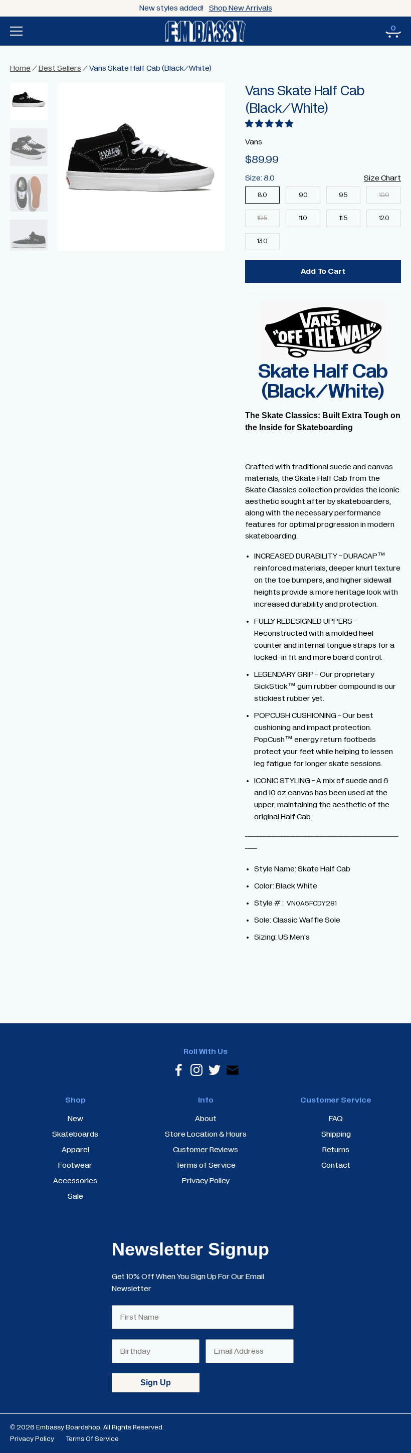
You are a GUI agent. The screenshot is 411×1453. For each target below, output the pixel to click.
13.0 (262, 241)
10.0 (384, 195)
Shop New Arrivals (240, 8)
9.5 (343, 195)
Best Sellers (60, 68)
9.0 (303, 195)
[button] (269, 124)
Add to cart (323, 271)
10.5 (262, 218)
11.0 (303, 218)
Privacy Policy (32, 1438)
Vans (253, 142)
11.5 (343, 218)
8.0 (262, 195)
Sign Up (155, 1382)
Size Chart (382, 178)
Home (20, 68)
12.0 (384, 218)
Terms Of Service (92, 1438)
